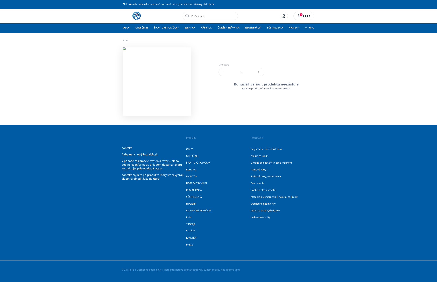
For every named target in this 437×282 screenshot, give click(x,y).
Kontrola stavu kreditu (263, 190)
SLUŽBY (190, 231)
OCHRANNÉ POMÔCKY (199, 210)
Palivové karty (258, 169)
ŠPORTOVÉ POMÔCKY (166, 27)
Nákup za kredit (259, 156)
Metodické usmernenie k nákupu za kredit (274, 197)
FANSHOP (191, 238)
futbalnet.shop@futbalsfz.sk (140, 154)
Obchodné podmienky (263, 203)
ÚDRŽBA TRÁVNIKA (228, 27)
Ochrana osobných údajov (265, 210)
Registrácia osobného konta (266, 149)
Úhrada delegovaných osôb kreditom (271, 162)
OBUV (126, 27)
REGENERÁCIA (253, 27)
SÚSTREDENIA (275, 27)
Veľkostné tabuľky (260, 217)
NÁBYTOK (206, 27)
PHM (189, 217)
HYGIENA (294, 27)
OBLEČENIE (141, 27)
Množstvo (223, 64)
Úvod (125, 40)
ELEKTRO (190, 27)
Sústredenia (257, 183)
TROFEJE (190, 224)
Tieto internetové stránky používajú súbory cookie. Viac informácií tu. (202, 269)
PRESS (189, 244)
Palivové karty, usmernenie (266, 176)
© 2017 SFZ (128, 269)
